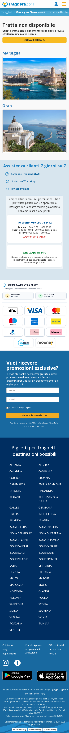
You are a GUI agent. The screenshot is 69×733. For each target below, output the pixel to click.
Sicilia (13, 610)
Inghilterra (47, 514)
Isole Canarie (48, 546)
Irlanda (15, 520)
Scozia (43, 604)
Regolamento (9, 653)
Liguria (14, 572)
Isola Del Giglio (20, 533)
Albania (15, 465)
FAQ (4, 649)
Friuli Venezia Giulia (48, 499)
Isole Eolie (46, 552)
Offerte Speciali (56, 645)
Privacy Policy (57, 689)
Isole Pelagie (18, 559)
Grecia (14, 514)
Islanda (44, 520)
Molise (43, 585)
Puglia (43, 597)
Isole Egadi (17, 552)
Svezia (43, 617)
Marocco (16, 585)
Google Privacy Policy (50, 423)
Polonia (15, 597)
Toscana (15, 623)
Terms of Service (33, 426)
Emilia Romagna (50, 484)
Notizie (52, 653)
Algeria (44, 465)
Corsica (14, 478)
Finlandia (46, 491)
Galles (14, 507)
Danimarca (17, 484)
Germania (45, 507)
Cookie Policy (50, 729)
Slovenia (45, 610)
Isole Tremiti (48, 559)
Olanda (44, 591)
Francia (15, 497)
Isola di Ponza (49, 540)
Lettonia (45, 565)
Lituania (45, 572)
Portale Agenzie (33, 645)
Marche (44, 578)
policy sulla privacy (25, 407)
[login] (56, 4)
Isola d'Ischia (48, 527)
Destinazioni (54, 649)
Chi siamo (7, 645)
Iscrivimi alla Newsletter (33, 415)
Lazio (13, 565)
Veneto (14, 630)
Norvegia (16, 591)
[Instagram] (7, 662)
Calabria (15, 471)
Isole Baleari (18, 546)
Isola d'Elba (18, 527)
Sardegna (16, 604)
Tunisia (44, 623)
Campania (45, 471)
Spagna (14, 617)
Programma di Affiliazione (32, 651)
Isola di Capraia (50, 533)
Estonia (15, 491)
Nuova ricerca (33, 39)
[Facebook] (17, 662)
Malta (14, 578)
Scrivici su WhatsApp (23, 181)
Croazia (44, 478)
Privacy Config (19, 729)
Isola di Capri (18, 540)
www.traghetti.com (18, 4)
